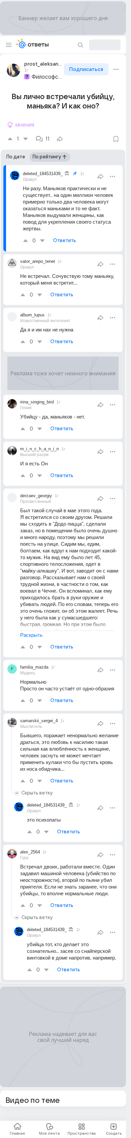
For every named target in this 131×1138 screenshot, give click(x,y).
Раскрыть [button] (31, 635)
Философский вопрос (47, 77)
